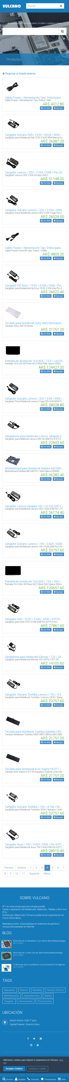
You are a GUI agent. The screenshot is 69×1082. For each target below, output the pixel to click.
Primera (8, 867)
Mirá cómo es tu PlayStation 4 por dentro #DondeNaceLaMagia (39, 941)
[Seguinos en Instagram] (31, 1045)
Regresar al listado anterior (20, 73)
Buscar (9, 1079)
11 (23, 873)
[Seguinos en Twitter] (34, 1038)
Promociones (50, 1079)
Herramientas (26, 1001)
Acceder (22, 1079)
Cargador (9, 1001)
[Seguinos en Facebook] (28, 1038)
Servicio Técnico (55, 990)
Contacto (35, 1079)
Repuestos (9, 990)
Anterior (21, 867)
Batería (48, 995)
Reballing (37, 990)
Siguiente (34, 873)
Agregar (59, 108)
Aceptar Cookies (14, 1068)
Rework (24, 990)
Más (63, 1079)
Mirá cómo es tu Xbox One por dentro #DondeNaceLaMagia (37, 953)
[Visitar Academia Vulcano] (38, 1045)
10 (16, 873)
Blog (7, 933)
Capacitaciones (32, 995)
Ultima (46, 873)
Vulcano (11, 6)
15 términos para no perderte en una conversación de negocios (39, 964)
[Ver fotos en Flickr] (41, 1038)
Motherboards (11, 995)
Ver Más (47, 108)
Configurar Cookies (37, 1068)
